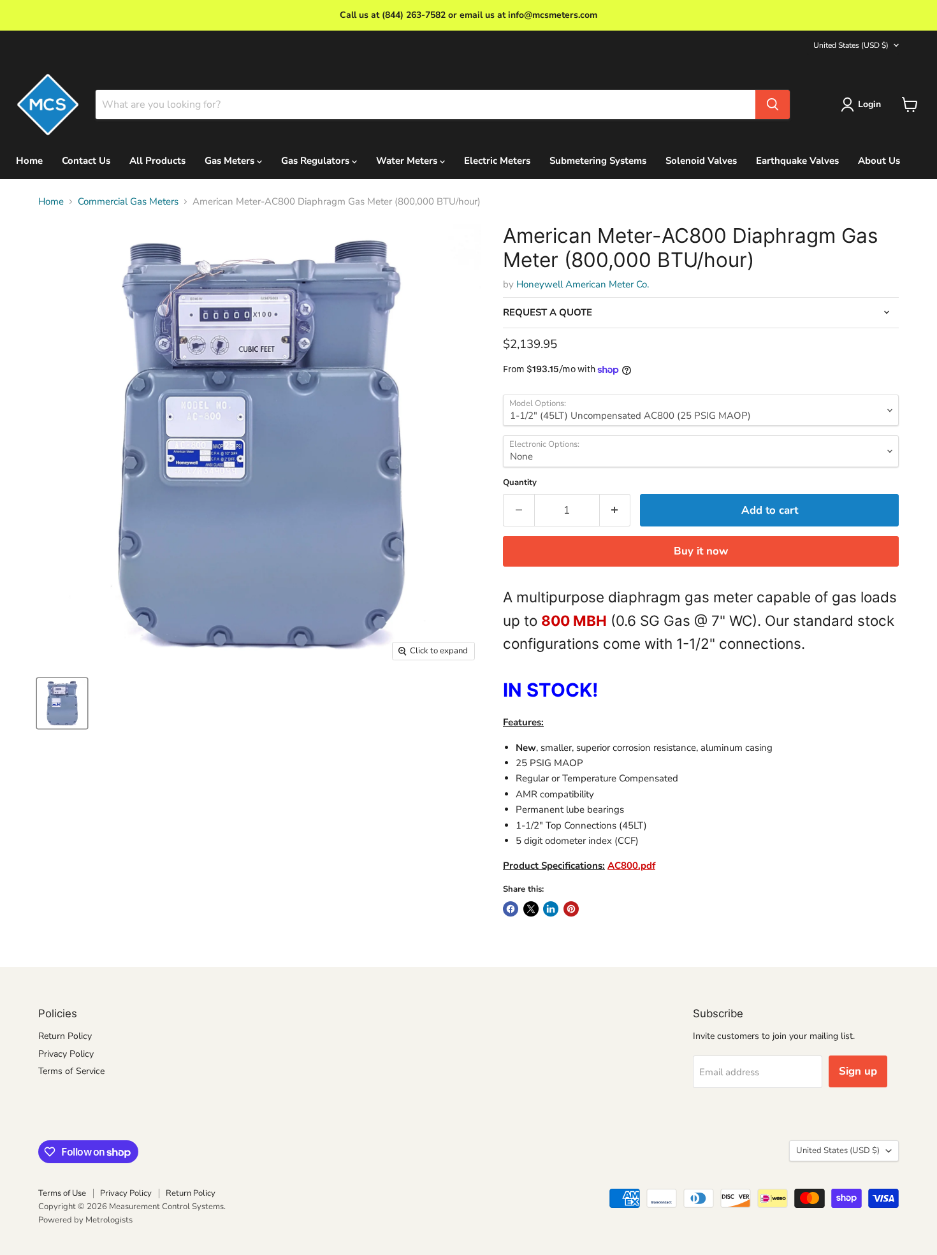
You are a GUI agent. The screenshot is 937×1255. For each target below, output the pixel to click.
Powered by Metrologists (85, 1220)
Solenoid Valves (701, 160)
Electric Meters (497, 160)
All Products (157, 160)
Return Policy (65, 1036)
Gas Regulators (316, 160)
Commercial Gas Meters (128, 201)
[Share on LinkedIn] (550, 909)
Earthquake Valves (797, 160)
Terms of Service (71, 1071)
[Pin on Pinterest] (571, 909)
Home (29, 160)
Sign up (858, 1071)
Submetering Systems (597, 160)
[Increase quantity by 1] (615, 510)
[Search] (772, 104)
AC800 (622, 865)
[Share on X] (531, 909)
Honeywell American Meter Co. (582, 284)
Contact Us (86, 160)
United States (851, 45)
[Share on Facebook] (510, 909)
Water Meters (408, 160)
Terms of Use (62, 1193)
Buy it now (701, 551)
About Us (879, 160)
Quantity (520, 483)
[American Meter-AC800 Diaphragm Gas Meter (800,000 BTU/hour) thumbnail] (62, 703)
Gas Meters (231, 160)
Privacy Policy (66, 1054)
